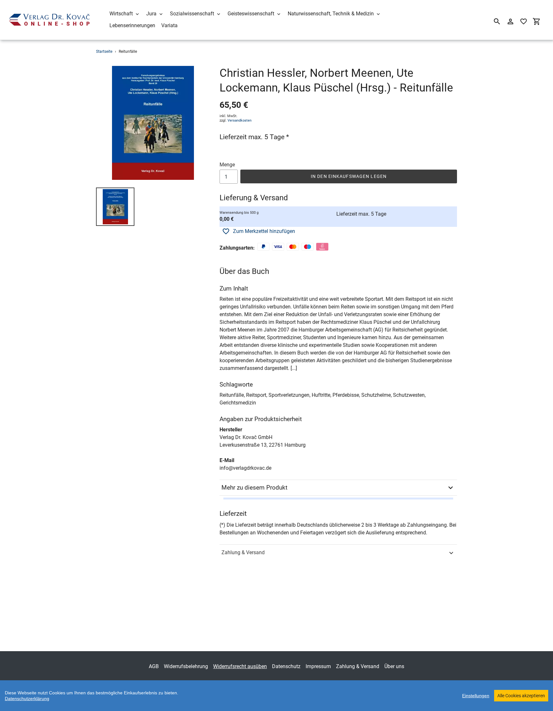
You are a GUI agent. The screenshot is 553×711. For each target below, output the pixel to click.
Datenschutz (286, 666)
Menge (227, 165)
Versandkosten (240, 120)
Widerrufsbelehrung (186, 666)
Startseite (104, 51)
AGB (154, 666)
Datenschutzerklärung (27, 698)
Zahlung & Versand (243, 552)
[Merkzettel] (523, 21)
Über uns (394, 666)
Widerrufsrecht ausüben (240, 666)
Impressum (318, 666)
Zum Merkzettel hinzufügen (264, 231)
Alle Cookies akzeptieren (521, 695)
